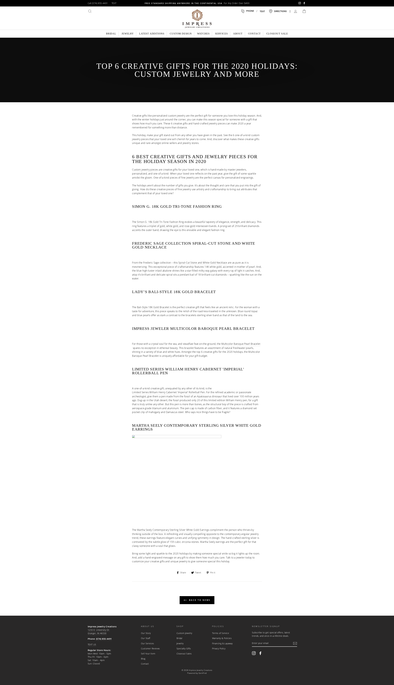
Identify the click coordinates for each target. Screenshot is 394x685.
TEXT (114, 3)
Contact (254, 33)
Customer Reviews (150, 648)
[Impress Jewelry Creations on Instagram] (254, 653)
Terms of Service (220, 633)
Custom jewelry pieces (145, 169)
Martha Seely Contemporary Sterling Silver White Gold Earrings (173, 530)
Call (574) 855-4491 (98, 3)
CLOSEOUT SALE (277, 33)
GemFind (203, 673)
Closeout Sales (184, 653)
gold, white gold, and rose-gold (177, 226)
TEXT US (92, 644)
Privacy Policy (218, 648)
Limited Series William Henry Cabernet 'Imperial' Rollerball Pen (168, 392)
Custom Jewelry (184, 633)
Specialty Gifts (184, 648)
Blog (143, 658)
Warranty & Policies (222, 638)
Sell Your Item (148, 653)
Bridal (111, 33)
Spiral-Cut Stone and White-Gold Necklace (202, 262)
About (238, 33)
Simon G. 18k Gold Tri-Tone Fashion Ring (160, 222)
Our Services (147, 643)
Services (221, 33)
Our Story (146, 633)
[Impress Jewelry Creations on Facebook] (260, 653)
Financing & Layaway (222, 643)
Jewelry (128, 33)
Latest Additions (151, 33)
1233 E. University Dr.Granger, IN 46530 (99, 631)
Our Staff (145, 638)
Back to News (199, 600)
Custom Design (181, 33)
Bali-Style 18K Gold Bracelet (153, 307)
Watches (203, 33)
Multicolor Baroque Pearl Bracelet (240, 343)
